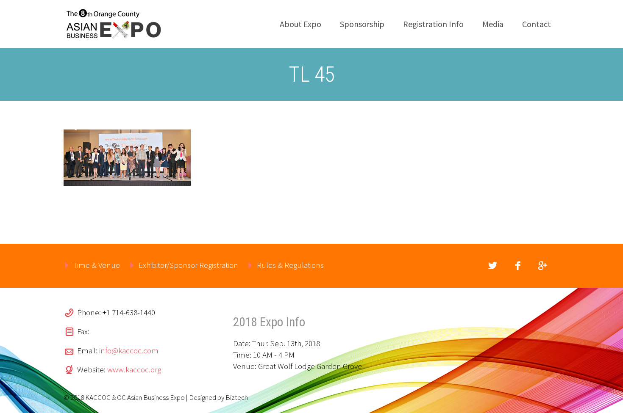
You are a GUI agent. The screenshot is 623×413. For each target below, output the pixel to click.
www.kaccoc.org (134, 369)
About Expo (300, 24)
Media (492, 24)
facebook (517, 265)
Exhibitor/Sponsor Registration (188, 265)
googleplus (542, 265)
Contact (536, 24)
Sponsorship (362, 24)
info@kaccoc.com (129, 350)
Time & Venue (96, 265)
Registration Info (433, 24)
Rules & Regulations (290, 265)
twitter (492, 265)
